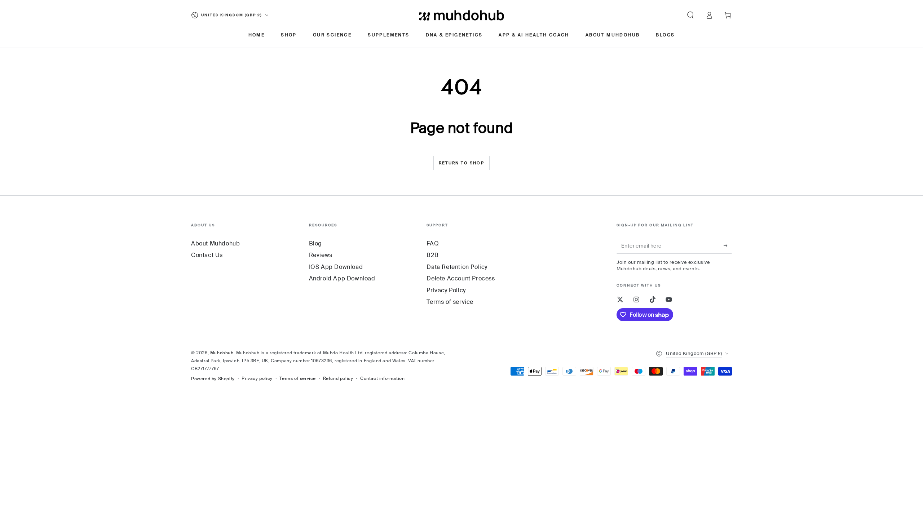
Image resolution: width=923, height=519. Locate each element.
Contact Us (207, 255)
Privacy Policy (446, 290)
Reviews (320, 255)
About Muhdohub (215, 243)
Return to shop (461, 162)
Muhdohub (222, 353)
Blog (315, 243)
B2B (432, 255)
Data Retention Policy (457, 267)
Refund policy (338, 378)
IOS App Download (336, 267)
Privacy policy (257, 378)
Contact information (382, 378)
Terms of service (450, 302)
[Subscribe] (728, 245)
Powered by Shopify (213, 379)
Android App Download (342, 278)
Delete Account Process (461, 278)
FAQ (433, 243)
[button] (690, 15)
